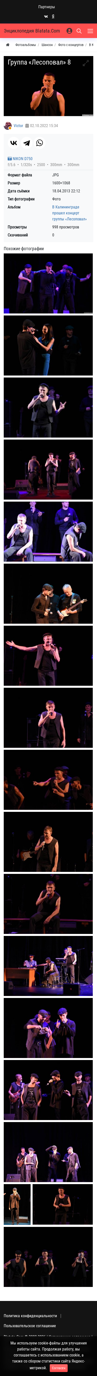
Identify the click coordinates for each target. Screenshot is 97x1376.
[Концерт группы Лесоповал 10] (48, 904)
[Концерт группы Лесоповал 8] (48, 780)
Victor (18, 125)
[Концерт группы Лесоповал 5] (48, 593)
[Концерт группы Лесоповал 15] (17, 1204)
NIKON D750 (22, 158)
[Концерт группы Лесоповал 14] (48, 1152)
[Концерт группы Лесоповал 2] (48, 407)
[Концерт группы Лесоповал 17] (48, 1257)
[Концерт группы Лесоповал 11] (48, 966)
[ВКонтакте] (14, 143)
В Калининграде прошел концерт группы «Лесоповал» (69, 213)
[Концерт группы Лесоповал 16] (63, 1204)
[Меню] (91, 31)
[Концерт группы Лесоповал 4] (48, 531)
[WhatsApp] (40, 143)
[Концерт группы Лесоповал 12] (48, 1028)
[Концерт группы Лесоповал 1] (48, 345)
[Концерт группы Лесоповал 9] (48, 842)
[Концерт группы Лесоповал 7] (48, 718)
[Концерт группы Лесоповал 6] (48, 655)
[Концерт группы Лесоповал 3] (48, 469)
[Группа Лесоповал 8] (48, 283)
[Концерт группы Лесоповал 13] (48, 1090)
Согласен (58, 1368)
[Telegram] (27, 143)
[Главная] (8, 45)
